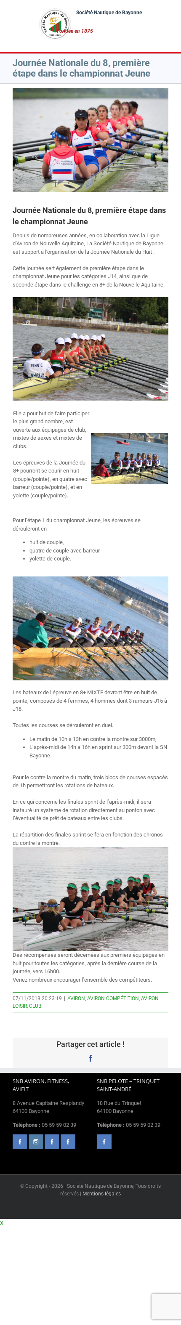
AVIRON (76, 998)
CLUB (35, 1006)
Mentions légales (102, 1194)
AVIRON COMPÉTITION (113, 998)
